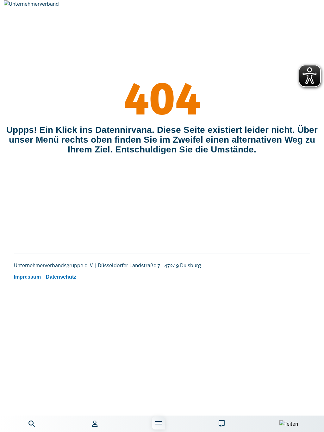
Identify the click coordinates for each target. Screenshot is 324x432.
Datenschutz (61, 277)
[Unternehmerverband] (31, 9)
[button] (31, 423)
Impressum (27, 277)
